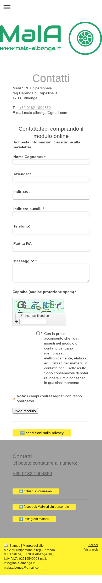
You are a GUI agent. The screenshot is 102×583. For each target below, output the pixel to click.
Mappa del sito (33, 545)
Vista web (91, 549)
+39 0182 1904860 (35, 108)
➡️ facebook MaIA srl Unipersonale (44, 507)
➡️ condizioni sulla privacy (42, 433)
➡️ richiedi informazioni (36, 491)
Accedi (93, 545)
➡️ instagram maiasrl (34, 519)
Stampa (15, 545)
